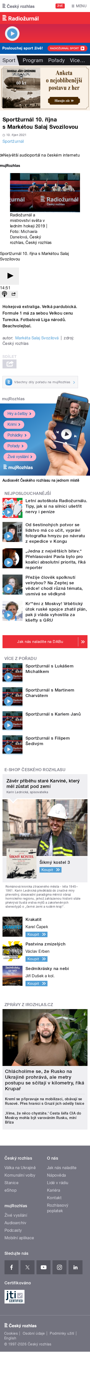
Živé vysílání (18, 456)
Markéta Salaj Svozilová (37, 338)
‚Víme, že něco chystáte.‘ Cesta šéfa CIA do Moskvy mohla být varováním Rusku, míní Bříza (43, 1117)
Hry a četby (18, 413)
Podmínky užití (62, 1333)
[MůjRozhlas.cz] (10, 166)
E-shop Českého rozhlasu (35, 769)
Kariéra (53, 1190)
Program (33, 60)
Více (77, 60)
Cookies (11, 1333)
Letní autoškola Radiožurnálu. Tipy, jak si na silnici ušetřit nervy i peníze (57, 506)
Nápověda (56, 1175)
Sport (8, 60)
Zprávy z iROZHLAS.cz (28, 1004)
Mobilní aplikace (19, 1237)
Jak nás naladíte (62, 1167)
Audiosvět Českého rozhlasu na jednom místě (40, 480)
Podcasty (13, 1230)
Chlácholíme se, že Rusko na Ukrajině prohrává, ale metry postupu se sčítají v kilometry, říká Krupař (44, 1079)
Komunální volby (19, 1175)
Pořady (56, 60)
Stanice (11, 1182)
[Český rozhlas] (18, 6)
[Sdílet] (13, 294)
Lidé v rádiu (57, 1182)
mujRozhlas (13, 398)
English (10, 1338)
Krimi (12, 424)
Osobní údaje (34, 1333)
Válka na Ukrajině (20, 1167)
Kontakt (54, 1197)
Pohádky (15, 435)
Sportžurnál (13, 141)
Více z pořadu (20, 658)
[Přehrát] (9, 276)
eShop (10, 1190)
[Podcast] (4, 294)
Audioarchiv (15, 1222)
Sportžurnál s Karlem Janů (53, 714)
